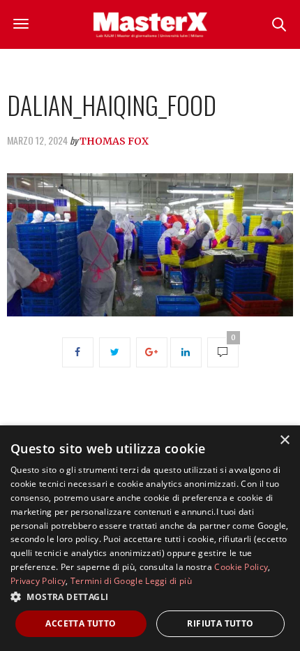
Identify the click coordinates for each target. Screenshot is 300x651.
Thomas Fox (114, 141)
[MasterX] (150, 24)
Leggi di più (168, 581)
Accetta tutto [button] (80, 623)
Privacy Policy (38, 581)
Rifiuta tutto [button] (220, 623)
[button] (150, 596)
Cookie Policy (241, 567)
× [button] (284, 440)
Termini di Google (106, 581)
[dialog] (150, 538)
